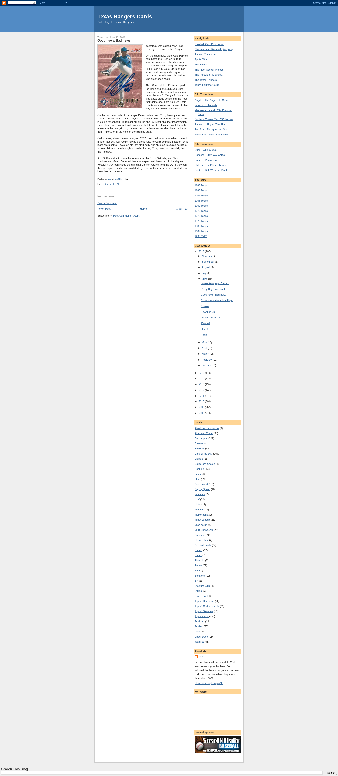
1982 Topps (201, 231)
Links (198, 504)
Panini (198, 555)
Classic (199, 458)
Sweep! (205, 306)
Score (198, 570)
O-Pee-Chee (202, 540)
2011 (202, 395)
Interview (200, 494)
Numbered (200, 535)
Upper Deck (201, 636)
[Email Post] (126, 179)
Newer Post (104, 208)
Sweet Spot (201, 596)
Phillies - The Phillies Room (210, 165)
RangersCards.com (205, 54)
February (207, 359)
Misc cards (201, 524)
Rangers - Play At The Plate (210, 124)
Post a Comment (107, 203)
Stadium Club (202, 585)
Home (143, 208)
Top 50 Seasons (204, 611)
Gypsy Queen (202, 489)
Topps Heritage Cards (207, 84)
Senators (200, 575)
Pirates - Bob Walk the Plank (211, 170)
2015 (202, 372)
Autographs (110, 184)
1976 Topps (201, 221)
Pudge (198, 565)
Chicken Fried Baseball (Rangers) (214, 49)
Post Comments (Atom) (126, 215)
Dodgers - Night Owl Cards (210, 154)
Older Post (182, 208)
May (205, 342)
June (205, 278)
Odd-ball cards (203, 545)
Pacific (198, 550)
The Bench (201, 64)
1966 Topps (201, 190)
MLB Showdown (204, 529)
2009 (202, 407)
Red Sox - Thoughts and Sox (211, 129)
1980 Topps (201, 226)
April (205, 348)
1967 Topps (201, 195)
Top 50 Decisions (204, 601)
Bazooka (200, 443)
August (206, 267)
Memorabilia (201, 514)
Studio (198, 590)
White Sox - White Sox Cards (211, 134)
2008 (202, 413)
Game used (201, 484)
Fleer (119, 184)
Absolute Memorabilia (207, 428)
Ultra (197, 631)
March (206, 353)
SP (196, 580)
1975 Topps (201, 215)
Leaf (197, 499)
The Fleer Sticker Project (209, 69)
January (207, 365)
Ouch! (204, 329)
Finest (198, 474)
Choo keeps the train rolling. (217, 300)
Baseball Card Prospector (209, 44)
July (204, 273)
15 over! (205, 323)
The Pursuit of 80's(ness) (209, 74)
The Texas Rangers (206, 79)
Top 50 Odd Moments (207, 606)
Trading (199, 626)
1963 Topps (201, 185)
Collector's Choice (205, 463)
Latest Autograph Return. (215, 283)
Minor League (202, 519)
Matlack (199, 509)
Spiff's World (202, 59)
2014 (202, 378)
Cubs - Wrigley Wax (206, 149)
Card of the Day (203, 453)
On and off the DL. (211, 317)
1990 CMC (201, 236)
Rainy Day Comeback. (213, 289)
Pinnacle (199, 560)
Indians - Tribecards (206, 105)
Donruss (199, 468)
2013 (202, 384)
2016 (202, 251)
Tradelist (199, 621)
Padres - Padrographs (207, 160)
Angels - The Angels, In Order (211, 100)
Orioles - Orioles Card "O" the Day (214, 119)
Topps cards (202, 616)
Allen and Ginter (204, 433)
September (208, 261)
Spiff (202, 657)
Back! (204, 334)
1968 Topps (201, 200)
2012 (202, 390)
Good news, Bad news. (214, 294)
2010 (202, 401)
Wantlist (199, 641)
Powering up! (208, 311)
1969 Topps (201, 205)
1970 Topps (201, 210)
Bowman (199, 448)
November (208, 256)
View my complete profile (209, 683)
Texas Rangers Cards (124, 16)
